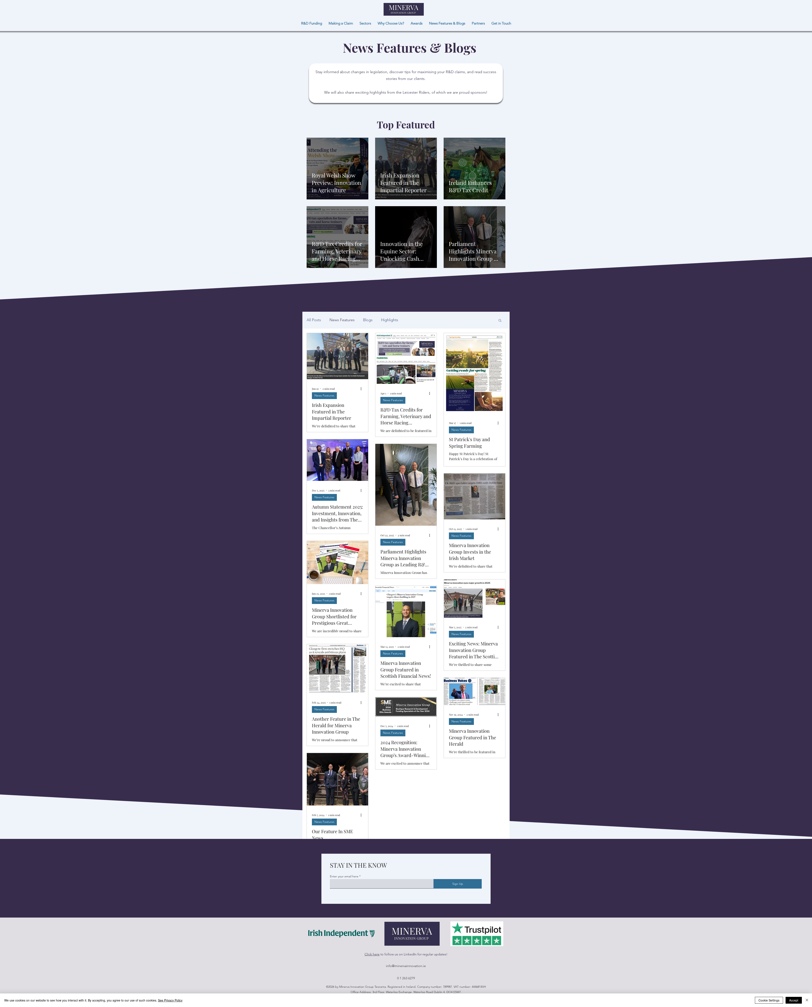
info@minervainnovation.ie (406, 966)
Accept (793, 1000)
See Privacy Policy (170, 1000)
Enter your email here (344, 876)
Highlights (389, 320)
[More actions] (362, 388)
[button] (500, 320)
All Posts (314, 320)
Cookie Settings (769, 1000)
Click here (372, 954)
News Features (342, 320)
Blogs (368, 320)
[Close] (806, 1000)
